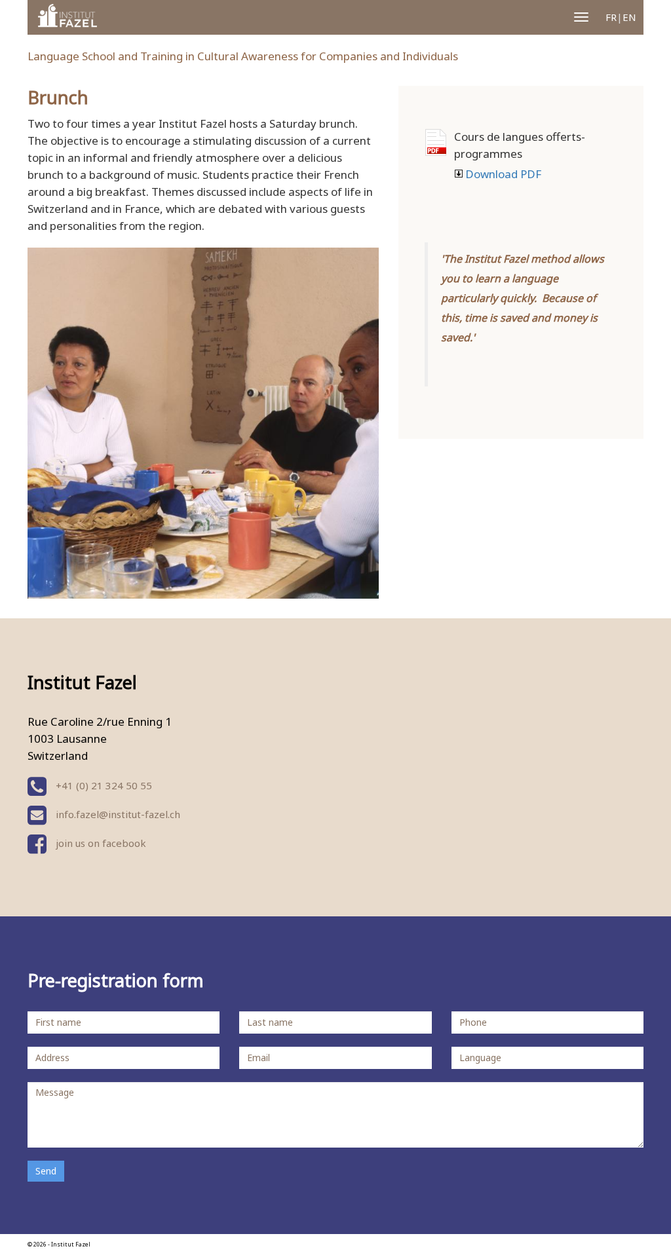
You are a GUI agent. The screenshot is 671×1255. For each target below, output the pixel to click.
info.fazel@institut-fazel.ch (118, 814)
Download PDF (436, 142)
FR (611, 17)
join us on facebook (99, 843)
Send (45, 1171)
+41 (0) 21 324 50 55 (102, 785)
